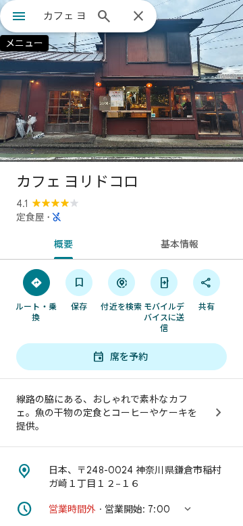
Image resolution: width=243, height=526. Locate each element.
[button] (121, 509)
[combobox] (64, 15)
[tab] (61, 243)
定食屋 (30, 217)
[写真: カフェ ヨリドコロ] (121, 81)
